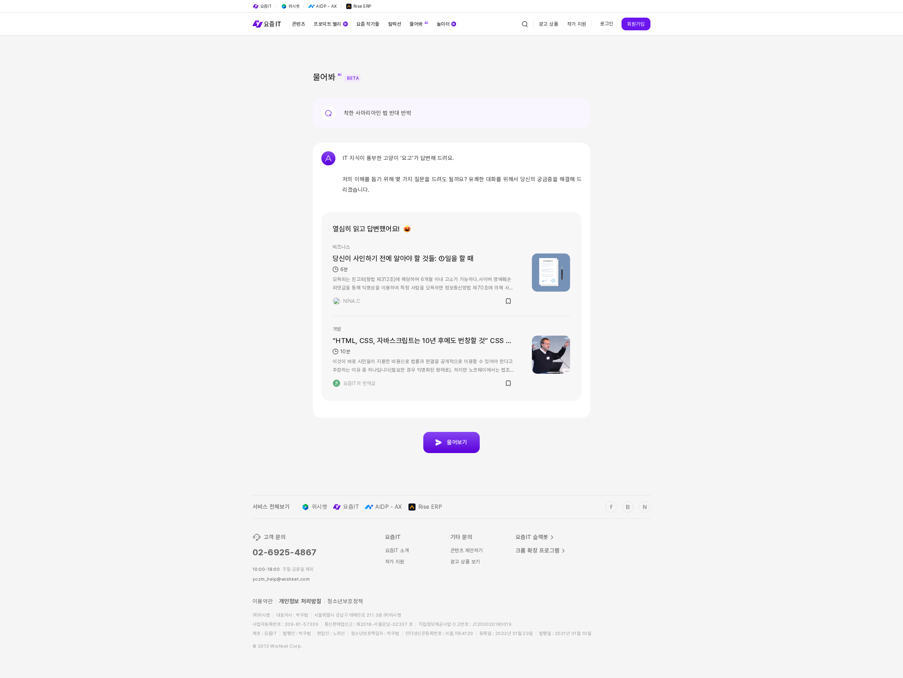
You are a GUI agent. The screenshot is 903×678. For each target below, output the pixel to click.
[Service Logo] (267, 24)
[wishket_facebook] (611, 507)
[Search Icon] (525, 24)
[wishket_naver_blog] (644, 507)
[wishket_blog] (628, 507)
